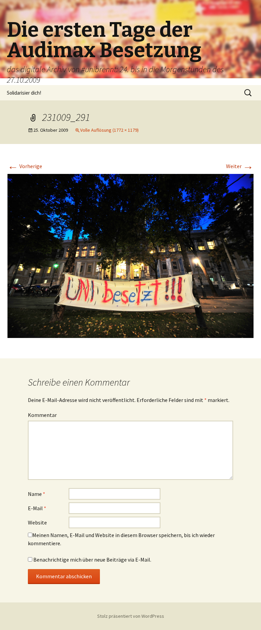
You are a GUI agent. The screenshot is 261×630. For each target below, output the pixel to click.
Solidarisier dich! (24, 93)
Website (37, 522)
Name (36, 493)
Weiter (240, 166)
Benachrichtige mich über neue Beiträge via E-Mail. (92, 559)
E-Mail (37, 508)
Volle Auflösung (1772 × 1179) (109, 130)
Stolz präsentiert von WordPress (130, 616)
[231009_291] (130, 255)
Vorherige (24, 166)
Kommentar (42, 414)
